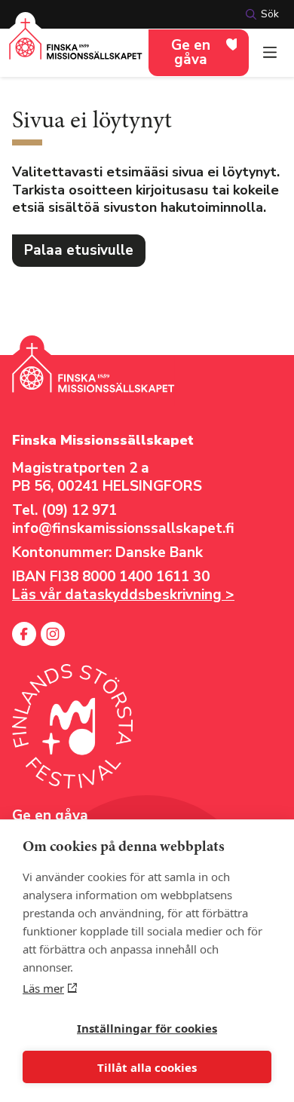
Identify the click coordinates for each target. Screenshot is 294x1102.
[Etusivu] (75, 48)
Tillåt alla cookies (147, 1067)
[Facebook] (24, 634)
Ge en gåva (190, 52)
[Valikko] (270, 53)
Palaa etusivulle (78, 250)
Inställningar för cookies (147, 1028)
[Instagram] (53, 634)
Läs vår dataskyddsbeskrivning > (123, 595)
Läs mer (43, 988)
